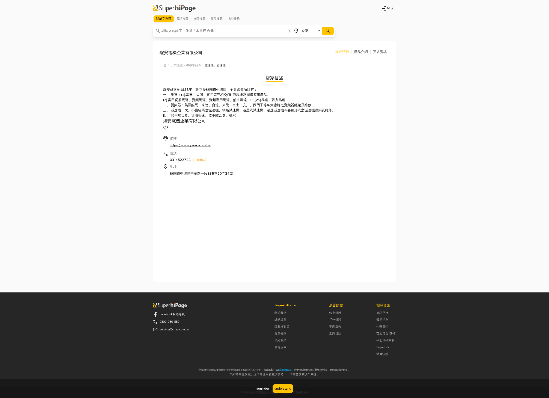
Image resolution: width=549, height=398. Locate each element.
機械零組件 (193, 65)
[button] (343, 52)
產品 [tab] (217, 19)
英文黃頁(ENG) (386, 333)
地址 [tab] (234, 19)
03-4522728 (187, 159)
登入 (388, 8)
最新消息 (382, 320)
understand (282, 388)
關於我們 (280, 313)
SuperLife (382, 347)
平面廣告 (335, 327)
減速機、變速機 (215, 65)
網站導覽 (280, 320)
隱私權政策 (282, 327)
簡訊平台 (382, 313)
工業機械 (177, 65)
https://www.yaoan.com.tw (190, 145)
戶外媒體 (335, 320)
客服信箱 (285, 370)
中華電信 (382, 327)
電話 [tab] (182, 19)
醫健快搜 (382, 354)
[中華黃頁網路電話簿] (174, 8)
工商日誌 (335, 333)
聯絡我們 (280, 340)
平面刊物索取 (385, 340)
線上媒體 (335, 313)
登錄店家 (280, 347)
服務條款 (280, 333)
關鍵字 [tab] (163, 19)
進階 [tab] (199, 19)
